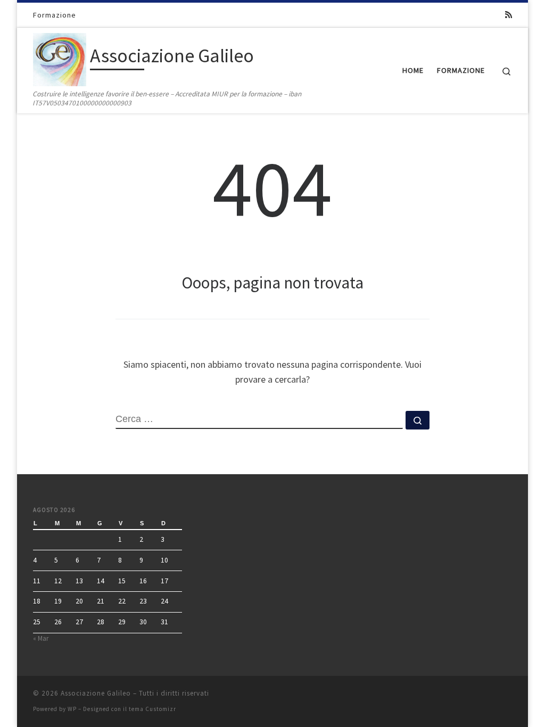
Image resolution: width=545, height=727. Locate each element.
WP (72, 709)
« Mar (40, 638)
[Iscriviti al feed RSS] (508, 15)
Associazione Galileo (96, 693)
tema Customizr (152, 709)
